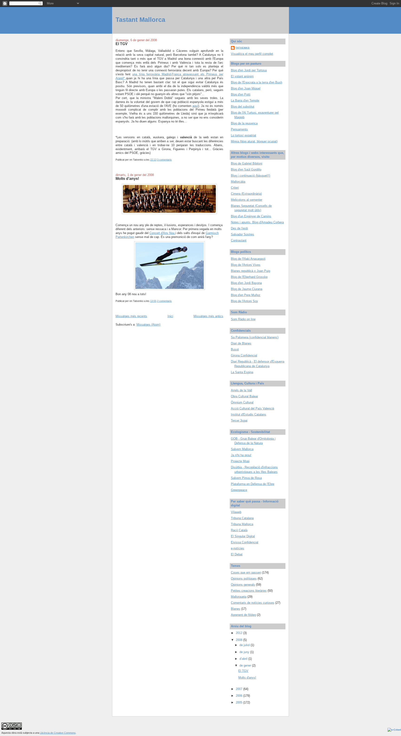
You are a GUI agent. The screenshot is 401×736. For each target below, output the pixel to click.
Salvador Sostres (242, 234)
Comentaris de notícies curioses (252, 602)
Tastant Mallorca (140, 19)
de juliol (245, 645)
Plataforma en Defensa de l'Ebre (252, 484)
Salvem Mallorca (242, 449)
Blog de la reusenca (244, 123)
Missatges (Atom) (148, 324)
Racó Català (239, 530)
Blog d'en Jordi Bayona (246, 283)
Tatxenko (243, 47)
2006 (239, 695)
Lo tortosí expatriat (243, 135)
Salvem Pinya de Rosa (246, 478)
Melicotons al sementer (246, 199)
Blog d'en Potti (240, 94)
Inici (170, 316)
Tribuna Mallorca (242, 524)
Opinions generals (243, 584)
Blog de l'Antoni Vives (245, 265)
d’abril (243, 658)
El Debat (237, 554)
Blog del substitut (242, 106)
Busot (235, 349)
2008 (239, 640)
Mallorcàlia (238, 181)
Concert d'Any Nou (162, 233)
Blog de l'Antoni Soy (244, 301)
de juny (244, 652)
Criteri (235, 187)
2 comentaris (164, 301)
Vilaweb (236, 512)
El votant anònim (242, 76)
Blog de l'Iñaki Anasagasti (248, 259)
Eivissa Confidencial (244, 542)
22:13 (153, 159)
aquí (195, 106)
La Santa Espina (242, 372)
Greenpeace (239, 490)
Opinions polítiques (244, 578)
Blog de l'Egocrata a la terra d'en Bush (256, 82)
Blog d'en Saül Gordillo (246, 169)
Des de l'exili (239, 228)
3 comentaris (164, 159)
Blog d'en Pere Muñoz (245, 295)
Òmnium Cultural (242, 402)
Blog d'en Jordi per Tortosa (249, 70)
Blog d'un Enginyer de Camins (251, 216)
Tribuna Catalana (242, 518)
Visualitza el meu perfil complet (252, 54)
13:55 (153, 301)
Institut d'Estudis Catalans (248, 414)
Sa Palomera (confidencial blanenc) (254, 337)
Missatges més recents (131, 316)
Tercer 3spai (239, 420)
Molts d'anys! (127, 178)
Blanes (235, 609)
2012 (239, 633)
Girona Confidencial (244, 355)
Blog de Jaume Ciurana (246, 289)
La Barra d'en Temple (245, 100)
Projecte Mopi (240, 461)
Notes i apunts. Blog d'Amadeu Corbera (257, 222)
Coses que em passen (246, 572)
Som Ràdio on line (243, 319)
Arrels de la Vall (241, 390)
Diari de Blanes (241, 343)
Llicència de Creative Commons (58, 732)
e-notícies (237, 548)
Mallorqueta (238, 596)
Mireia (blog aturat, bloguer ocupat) (254, 141)
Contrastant (238, 240)
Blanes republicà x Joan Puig (250, 271)
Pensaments (239, 129)
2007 (239, 689)
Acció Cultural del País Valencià (252, 408)
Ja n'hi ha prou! (241, 455)
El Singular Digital (243, 536)
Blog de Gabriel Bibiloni (246, 163)
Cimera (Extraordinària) (246, 193)
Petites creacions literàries (249, 590)
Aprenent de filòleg (243, 615)
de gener (245, 665)
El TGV (122, 44)
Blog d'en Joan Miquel (245, 88)
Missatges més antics (208, 316)
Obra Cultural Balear (244, 396)
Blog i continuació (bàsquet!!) (250, 175)
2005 (239, 702)
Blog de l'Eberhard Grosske (249, 277)
